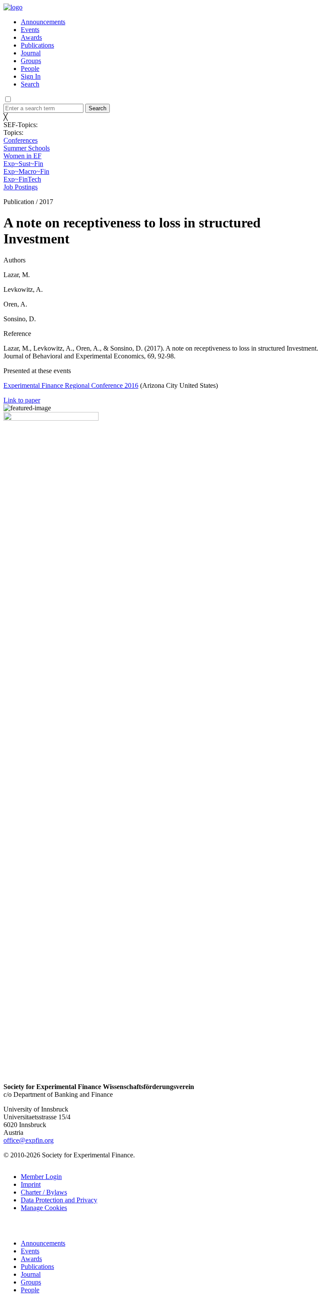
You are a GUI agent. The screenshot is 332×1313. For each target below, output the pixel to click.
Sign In (31, 76)
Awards (31, 37)
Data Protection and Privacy (59, 1200)
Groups (31, 60)
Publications (37, 45)
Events (30, 29)
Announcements (43, 22)
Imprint (31, 1184)
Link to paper (21, 400)
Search (30, 84)
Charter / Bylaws (44, 1192)
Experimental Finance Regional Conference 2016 (70, 385)
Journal (31, 53)
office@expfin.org (28, 1140)
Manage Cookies (44, 1207)
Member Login (41, 1176)
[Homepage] (12, 7)
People (30, 68)
